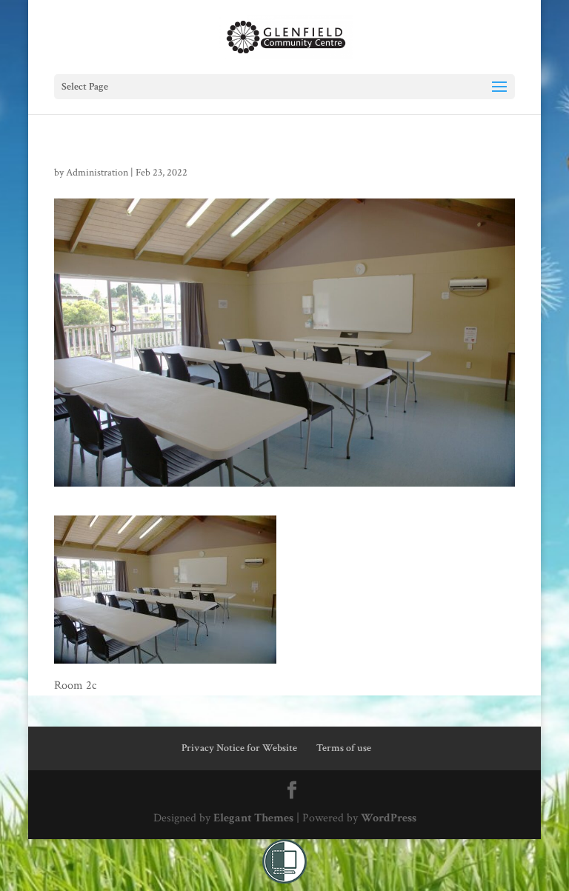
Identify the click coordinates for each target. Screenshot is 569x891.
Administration (97, 172)
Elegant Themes (253, 818)
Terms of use (343, 748)
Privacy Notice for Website (239, 748)
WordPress (388, 818)
